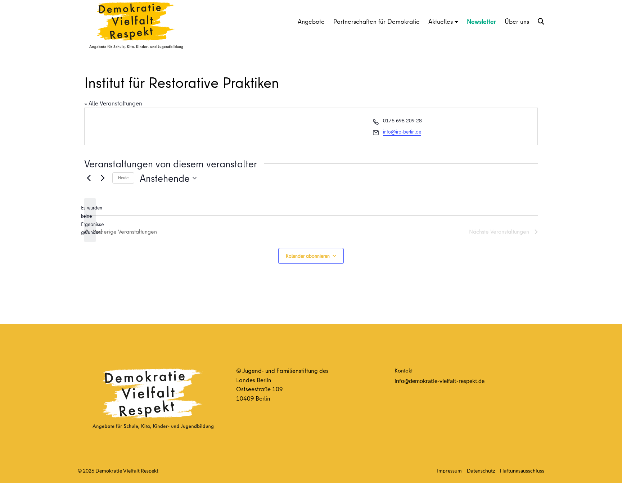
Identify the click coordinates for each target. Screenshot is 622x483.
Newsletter (481, 21)
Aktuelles (440, 21)
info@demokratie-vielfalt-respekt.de (439, 380)
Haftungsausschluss (522, 471)
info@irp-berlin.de (402, 131)
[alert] (90, 220)
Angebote (311, 21)
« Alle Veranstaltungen (113, 103)
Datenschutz (481, 471)
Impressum (449, 471)
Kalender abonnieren (308, 255)
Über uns (517, 21)
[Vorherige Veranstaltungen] (88, 178)
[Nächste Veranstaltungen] (102, 178)
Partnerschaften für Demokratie (376, 21)
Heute (123, 178)
